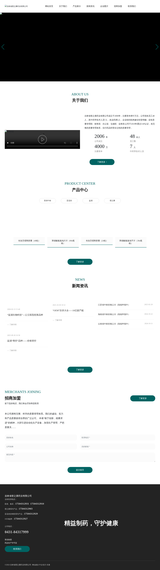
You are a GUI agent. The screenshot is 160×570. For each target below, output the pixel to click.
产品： (23, 509)
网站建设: (35, 565)
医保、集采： (24, 504)
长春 (48, 565)
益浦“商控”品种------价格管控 (21, 341)
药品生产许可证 (11, 543)
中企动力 (42, 565)
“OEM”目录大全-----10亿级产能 (68, 310)
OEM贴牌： (16, 519)
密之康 (112, 201)
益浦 (90, 201)
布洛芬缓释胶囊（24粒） (97, 241)
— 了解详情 (11, 324)
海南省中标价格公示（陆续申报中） (114, 314)
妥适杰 (69, 201)
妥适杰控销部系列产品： (21, 514)
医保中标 (47, 201)
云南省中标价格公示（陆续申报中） (114, 324)
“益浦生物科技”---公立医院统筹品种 (25, 315)
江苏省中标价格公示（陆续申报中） (114, 305)
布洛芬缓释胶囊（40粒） (29, 241)
